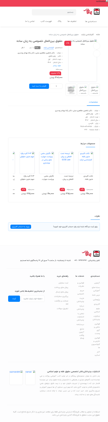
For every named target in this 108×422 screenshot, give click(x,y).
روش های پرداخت (61, 287)
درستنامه (80, 324)
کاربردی (97, 304)
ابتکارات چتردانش (96, 318)
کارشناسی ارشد (87, 34)
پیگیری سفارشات (61, 296)
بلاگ (59, 21)
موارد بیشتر (57, 66)
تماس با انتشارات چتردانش (80, 316)
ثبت (14, 298)
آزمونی (97, 283)
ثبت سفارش (63, 283)
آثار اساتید (97, 353)
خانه (98, 34)
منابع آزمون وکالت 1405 (81, 334)
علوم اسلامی (97, 310)
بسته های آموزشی (96, 289)
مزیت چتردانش (80, 300)
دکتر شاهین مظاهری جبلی (45, 53)
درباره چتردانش (80, 307)
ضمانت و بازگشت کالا (61, 302)
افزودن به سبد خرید (39, 86)
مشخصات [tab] (93, 102)
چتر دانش (52, 56)
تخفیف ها (71, 21)
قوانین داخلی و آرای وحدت (97, 329)
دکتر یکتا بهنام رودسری (26, 53)
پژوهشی (96, 299)
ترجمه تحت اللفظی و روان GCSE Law (68, 178)
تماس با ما (30, 21)
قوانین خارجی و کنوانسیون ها (95, 343)
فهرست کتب (46, 21)
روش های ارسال (62, 292)
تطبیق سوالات (62, 308)
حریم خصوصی (80, 292)
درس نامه (96, 295)
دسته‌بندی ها (91, 21)
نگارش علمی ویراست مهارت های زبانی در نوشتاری (48, 178)
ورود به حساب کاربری (20, 226)
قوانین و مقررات (80, 284)
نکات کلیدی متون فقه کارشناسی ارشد (87, 178)
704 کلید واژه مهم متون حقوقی (27, 178)
